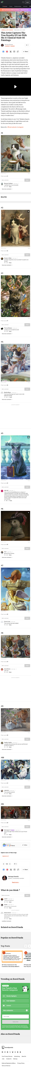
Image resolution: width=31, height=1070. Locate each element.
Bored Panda (7, 1047)
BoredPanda (9, 2)
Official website (11, 127)
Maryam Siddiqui (8, 183)
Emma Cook (7, 621)
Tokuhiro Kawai (3, 173)
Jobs (3, 1058)
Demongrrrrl (7, 830)
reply (10, 186)
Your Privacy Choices (7, 1056)
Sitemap (15, 1058)
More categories (8, 1010)
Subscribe (15, 1022)
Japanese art (5, 856)
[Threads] (15, 1052)
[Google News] (20, 1052)
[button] (25, 946)
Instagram (20, 127)
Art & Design (9, 30)
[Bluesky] (12, 1052)
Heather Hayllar (8, 742)
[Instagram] (5, 1052)
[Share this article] (28, 137)
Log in (27, 2)
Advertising (17, 1056)
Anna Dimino (7, 669)
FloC (5, 551)
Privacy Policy (20, 1063)
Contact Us (8, 1058)
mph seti (6, 490)
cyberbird (6, 790)
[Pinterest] (7, 1052)
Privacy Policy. (26, 1027)
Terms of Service (6, 1065)
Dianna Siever (7, 912)
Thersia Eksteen (8, 328)
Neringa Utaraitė (9, 44)
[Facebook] (2, 1052)
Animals (3, 30)
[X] (10, 1052)
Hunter (5, 904)
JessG (5, 898)
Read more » (15, 882)
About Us (24, 1056)
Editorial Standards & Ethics (9, 1063)
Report (29, 173)
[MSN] (17, 1052)
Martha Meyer (7, 392)
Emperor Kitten (8, 258)
